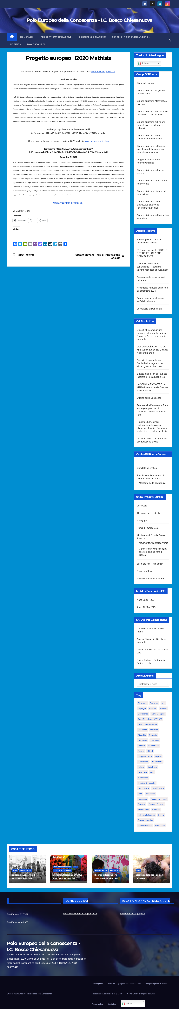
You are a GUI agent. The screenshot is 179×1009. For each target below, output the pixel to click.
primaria (141, 804)
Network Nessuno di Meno (150, 578)
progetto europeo (156, 804)
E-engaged (142, 520)
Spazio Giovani (25, 870)
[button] (170, 40)
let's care (142, 772)
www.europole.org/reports (132, 913)
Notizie (15, 44)
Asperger (142, 708)
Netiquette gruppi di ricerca (156, 984)
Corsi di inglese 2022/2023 (150, 719)
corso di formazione (147, 724)
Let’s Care (142, 505)
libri (152, 772)
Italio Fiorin (152, 767)
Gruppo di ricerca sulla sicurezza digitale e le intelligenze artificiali (148, 204)
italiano (141, 767)
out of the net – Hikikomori (150, 564)
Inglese (158, 756)
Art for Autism (101, 870)
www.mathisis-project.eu (103, 71)
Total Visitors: (14, 922)
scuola (161, 815)
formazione (153, 746)
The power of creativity (148, 513)
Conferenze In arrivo (92, 37)
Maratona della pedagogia (152, 483)
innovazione (157, 762)
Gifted (150, 751)
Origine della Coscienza (149, 398)
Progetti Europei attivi (56, 37)
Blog (15, 870)
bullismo (163, 708)
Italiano (145, 63)
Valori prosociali (145, 825)
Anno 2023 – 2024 (146, 600)
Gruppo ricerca (145, 756)
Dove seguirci (36, 44)
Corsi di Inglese (158, 714)
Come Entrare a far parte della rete (141, 994)
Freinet (141, 751)
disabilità (142, 735)
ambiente (154, 703)
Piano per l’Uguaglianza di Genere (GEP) (124, 984)
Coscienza (142, 730)
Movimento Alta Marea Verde (153, 543)
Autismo (152, 708)
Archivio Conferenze (62, 867)
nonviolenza (143, 788)
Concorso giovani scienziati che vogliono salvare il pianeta (153, 552)
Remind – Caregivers (148, 528)
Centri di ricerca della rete (130, 37)
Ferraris (141, 746)
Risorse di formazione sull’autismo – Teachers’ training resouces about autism (152, 266)
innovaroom (143, 762)
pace (140, 793)
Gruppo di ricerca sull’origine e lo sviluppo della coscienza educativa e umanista (152, 149)
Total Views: (13, 914)
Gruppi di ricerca (145, 83)
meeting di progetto (147, 783)
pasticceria (150, 793)
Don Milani (142, 740)
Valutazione (160, 825)
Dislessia (153, 735)
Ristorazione (143, 809)
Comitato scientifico (147, 468)
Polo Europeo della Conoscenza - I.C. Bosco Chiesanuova (89, 20)
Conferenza (143, 714)
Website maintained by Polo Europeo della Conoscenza (29, 994)
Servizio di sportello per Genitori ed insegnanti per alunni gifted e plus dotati (150, 363)
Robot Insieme (26, 254)
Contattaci (112, 1004)
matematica (143, 777)
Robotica (156, 809)
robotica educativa (146, 815)
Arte (163, 703)
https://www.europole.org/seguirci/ (80, 913)
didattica (154, 730)
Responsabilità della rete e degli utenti (107, 994)
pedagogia (142, 799)
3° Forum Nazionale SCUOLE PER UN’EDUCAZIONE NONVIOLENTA (152, 253)
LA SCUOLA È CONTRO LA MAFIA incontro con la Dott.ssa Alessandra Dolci (152, 349)
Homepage (26, 37)
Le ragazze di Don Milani (149, 309)
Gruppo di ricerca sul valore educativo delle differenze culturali (151, 125)
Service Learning (145, 820)
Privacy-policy (97, 1004)
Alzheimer (142, 703)
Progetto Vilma (144, 571)
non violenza (158, 788)
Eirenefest (154, 740)
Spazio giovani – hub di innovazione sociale (97, 256)
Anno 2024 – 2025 (146, 607)
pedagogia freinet (159, 799)
